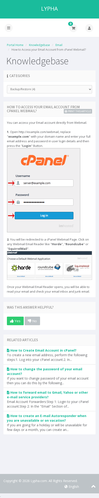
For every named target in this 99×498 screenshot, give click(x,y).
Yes (17, 321)
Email (58, 45)
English (73, 486)
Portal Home (15, 45)
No (34, 321)
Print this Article (79, 111)
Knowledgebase (39, 45)
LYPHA (49, 8)
